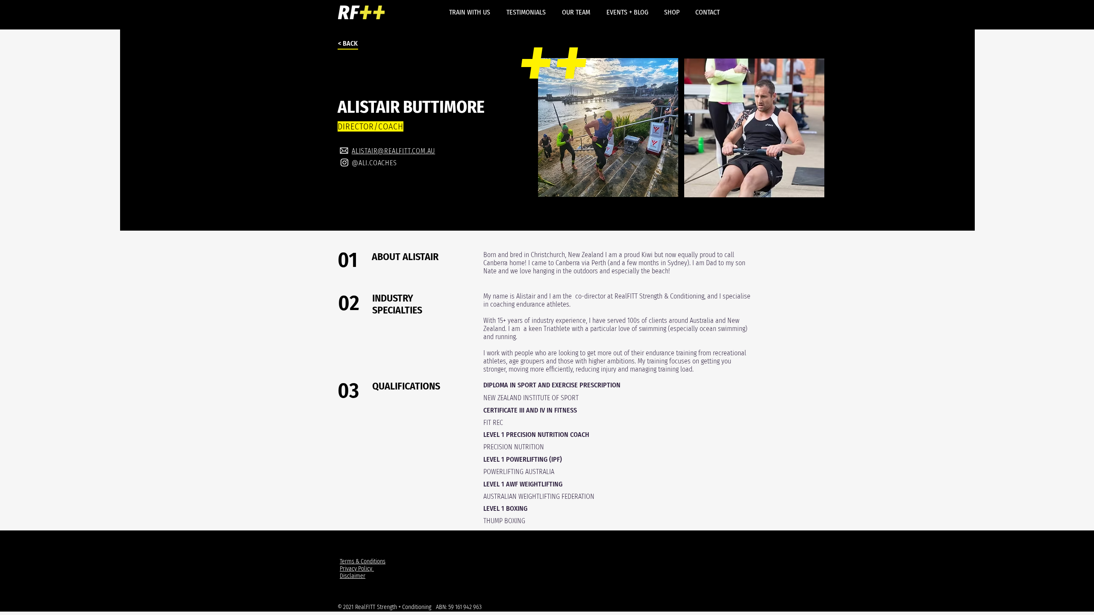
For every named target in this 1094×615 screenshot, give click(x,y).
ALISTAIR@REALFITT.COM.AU (393, 151)
